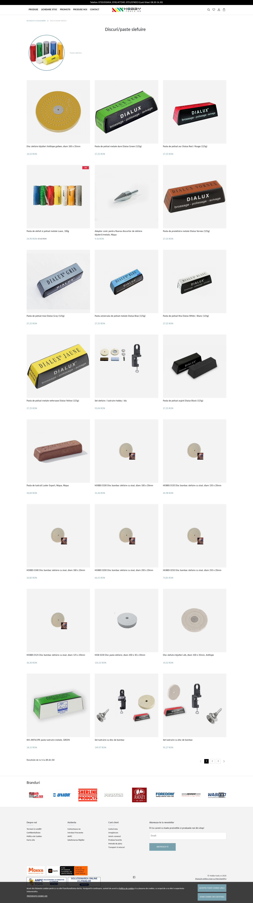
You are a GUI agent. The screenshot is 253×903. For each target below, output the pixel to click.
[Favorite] (214, 10)
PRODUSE (33, 9)
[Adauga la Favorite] (58, 141)
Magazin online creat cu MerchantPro (210, 879)
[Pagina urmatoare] (224, 761)
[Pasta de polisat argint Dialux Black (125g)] (194, 366)
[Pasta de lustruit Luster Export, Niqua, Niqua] (58, 451)
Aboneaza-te (163, 847)
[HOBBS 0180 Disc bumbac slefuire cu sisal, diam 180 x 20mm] (58, 535)
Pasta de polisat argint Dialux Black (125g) (183, 401)
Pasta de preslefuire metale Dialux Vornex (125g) (186, 231)
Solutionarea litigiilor (75, 840)
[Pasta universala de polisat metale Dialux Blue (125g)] (126, 281)
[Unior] (62, 800)
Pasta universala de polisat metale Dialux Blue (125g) (120, 316)
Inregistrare (113, 833)
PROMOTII (65, 9)
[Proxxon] (113, 800)
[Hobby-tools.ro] (126, 10)
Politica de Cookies (34, 836)
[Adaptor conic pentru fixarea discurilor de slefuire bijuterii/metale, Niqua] (126, 196)
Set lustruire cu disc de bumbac (109, 740)
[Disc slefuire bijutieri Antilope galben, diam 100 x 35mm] (58, 111)
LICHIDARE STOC (49, 9)
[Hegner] (191, 800)
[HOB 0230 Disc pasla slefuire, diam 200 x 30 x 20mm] (126, 620)
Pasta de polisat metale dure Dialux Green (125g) (118, 146)
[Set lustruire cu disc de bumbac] (126, 705)
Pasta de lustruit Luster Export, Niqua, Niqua (48, 485)
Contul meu (113, 829)
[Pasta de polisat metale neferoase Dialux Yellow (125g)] (58, 366)
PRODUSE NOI (80, 9)
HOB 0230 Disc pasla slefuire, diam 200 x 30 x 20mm (120, 655)
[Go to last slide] (31, 795)
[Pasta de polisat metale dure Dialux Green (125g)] (126, 111)
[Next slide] (221, 795)
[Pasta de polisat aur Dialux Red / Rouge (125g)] (194, 111)
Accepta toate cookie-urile (212, 888)
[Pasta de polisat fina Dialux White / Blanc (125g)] (194, 281)
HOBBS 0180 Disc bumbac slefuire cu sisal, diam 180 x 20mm (56, 570)
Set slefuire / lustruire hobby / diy (111, 401)
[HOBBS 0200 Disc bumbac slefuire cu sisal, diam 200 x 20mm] (126, 535)
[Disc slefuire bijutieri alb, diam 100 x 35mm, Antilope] (194, 620)
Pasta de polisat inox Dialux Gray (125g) (46, 316)
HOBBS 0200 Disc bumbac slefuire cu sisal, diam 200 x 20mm (124, 570)
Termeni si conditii (34, 829)
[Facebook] (135, 877)
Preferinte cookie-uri (37, 896)
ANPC (69, 836)
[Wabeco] (217, 800)
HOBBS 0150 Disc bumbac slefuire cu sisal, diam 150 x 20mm (192, 485)
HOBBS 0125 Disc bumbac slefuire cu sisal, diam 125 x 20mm (56, 655)
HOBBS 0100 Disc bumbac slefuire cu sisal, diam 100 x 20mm (124, 485)
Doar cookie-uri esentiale (212, 897)
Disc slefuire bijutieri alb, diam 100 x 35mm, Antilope (188, 655)
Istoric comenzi (114, 836)
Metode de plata (115, 844)
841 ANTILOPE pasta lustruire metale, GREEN (48, 740)
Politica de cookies (126, 888)
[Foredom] (165, 800)
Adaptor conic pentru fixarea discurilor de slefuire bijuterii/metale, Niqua (118, 233)
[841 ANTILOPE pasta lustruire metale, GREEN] (58, 705)
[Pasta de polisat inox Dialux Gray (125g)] (58, 281)
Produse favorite (115, 840)
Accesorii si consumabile (36, 21)
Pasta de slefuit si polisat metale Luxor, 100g (48, 231)
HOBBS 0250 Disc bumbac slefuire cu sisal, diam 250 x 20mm (192, 570)
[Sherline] (87, 800)
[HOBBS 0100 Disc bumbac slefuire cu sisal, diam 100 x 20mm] (126, 451)
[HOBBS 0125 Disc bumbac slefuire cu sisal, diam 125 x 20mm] (58, 620)
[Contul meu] (219, 10)
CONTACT (94, 9)
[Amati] (139, 800)
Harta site (31, 840)
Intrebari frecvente (75, 833)
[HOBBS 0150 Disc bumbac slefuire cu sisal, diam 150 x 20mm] (194, 451)
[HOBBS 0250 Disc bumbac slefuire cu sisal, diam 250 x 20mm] (194, 535)
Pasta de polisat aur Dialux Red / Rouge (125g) (185, 146)
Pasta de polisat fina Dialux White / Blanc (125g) (186, 316)
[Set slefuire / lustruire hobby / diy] (126, 366)
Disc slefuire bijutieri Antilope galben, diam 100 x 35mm (53, 146)
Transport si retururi (116, 847)
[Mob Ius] (36, 800)
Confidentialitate (33, 833)
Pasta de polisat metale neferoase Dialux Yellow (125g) (53, 401)
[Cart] (224, 10)
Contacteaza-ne (74, 829)
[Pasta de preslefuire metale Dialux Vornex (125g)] (194, 196)
